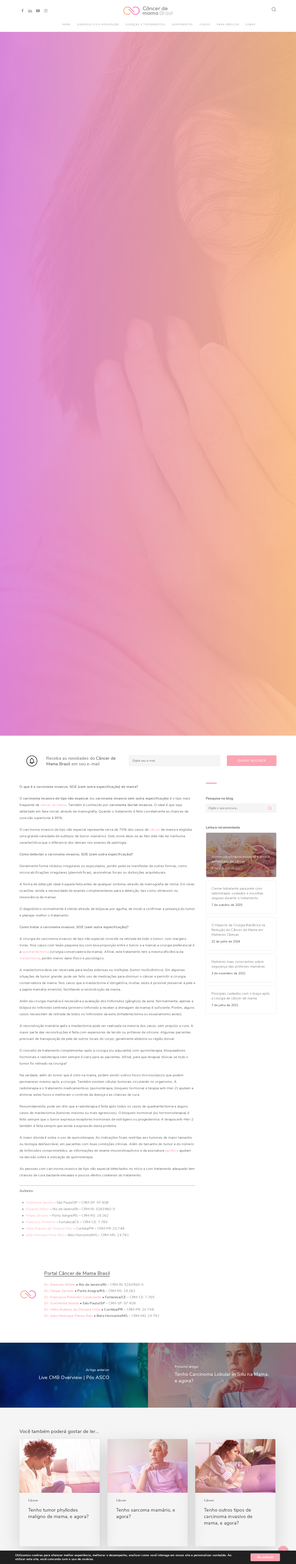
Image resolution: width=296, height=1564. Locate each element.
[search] (273, 9)
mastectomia (30, 958)
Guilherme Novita (39, 1202)
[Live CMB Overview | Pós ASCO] (74, 1375)
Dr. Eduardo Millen (59, 1284)
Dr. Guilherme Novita (61, 1303)
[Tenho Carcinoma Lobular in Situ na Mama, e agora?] (222, 1375)
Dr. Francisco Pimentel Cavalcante (72, 1297)
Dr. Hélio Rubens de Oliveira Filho (72, 1309)
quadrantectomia (35, 951)
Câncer (33, 1500)
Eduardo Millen (37, 1209)
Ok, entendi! (265, 1557)
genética (171, 1150)
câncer (155, 829)
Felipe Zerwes (37, 1215)
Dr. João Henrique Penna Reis (68, 1315)
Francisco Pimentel (40, 1222)
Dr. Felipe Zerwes (59, 1291)
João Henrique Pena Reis (45, 1235)
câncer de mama (53, 805)
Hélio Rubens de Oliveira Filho (49, 1228)
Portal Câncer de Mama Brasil (77, 1273)
